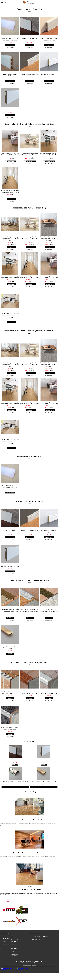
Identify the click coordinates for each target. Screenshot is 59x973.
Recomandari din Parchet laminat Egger (29, 208)
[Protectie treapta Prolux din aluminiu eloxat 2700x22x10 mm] (10, 715)
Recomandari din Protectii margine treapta (29, 662)
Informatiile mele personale (29, 965)
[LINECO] (9, 921)
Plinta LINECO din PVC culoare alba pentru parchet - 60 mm (10, 39)
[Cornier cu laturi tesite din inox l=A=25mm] (15, 773)
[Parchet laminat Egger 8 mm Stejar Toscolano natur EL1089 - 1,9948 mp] (10, 301)
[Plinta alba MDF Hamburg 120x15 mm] (29, 26)
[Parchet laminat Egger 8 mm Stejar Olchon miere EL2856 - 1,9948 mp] (49, 141)
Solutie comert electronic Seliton (51, 969)
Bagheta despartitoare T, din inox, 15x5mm (10, 647)
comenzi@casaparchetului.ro (41, 936)
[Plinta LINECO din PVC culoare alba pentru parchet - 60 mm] (10, 26)
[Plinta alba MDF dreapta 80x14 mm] (10, 97)
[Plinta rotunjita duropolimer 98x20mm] (10, 62)
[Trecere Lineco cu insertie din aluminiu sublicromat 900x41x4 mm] (49, 597)
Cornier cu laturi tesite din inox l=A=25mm (15, 781)
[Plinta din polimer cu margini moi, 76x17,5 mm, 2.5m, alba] (49, 26)
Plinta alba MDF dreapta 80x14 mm (10, 110)
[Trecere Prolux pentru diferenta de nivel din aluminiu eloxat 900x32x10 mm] (29, 597)
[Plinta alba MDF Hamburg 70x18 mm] (49, 62)
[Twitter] (35, 942)
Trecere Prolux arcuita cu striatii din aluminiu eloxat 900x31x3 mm (10, 610)
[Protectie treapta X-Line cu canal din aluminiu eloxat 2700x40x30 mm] (49, 679)
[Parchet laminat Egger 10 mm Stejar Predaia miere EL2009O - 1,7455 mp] (10, 178)
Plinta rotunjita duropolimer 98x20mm (10, 75)
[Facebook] (32, 942)
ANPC (12, 936)
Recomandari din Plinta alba (29, 9)
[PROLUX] (21, 909)
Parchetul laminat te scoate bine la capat (29, 889)
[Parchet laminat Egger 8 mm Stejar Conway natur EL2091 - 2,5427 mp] (10, 141)
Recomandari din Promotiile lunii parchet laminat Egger (29, 124)
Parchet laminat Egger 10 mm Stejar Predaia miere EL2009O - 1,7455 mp (10, 191)
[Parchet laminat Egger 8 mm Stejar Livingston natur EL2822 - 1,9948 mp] (10, 224)
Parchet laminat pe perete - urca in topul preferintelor (29, 852)
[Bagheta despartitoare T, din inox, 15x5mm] (10, 634)
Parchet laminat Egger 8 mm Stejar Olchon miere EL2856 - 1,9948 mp (48, 154)
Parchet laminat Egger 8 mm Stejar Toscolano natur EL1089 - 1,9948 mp (10, 314)
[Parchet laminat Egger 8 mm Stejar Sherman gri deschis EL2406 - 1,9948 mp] (49, 224)
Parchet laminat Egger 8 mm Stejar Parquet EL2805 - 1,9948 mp (29, 154)
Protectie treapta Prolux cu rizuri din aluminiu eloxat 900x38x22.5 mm (10, 692)
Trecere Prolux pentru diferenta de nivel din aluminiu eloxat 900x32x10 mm (29, 611)
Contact (4, 941)
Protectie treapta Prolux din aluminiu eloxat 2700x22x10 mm (10, 728)
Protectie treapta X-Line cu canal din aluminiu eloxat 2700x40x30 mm (49, 692)
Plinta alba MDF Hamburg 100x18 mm (29, 75)
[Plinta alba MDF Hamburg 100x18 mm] (29, 62)
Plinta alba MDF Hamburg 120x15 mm (29, 39)
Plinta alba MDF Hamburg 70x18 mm (49, 75)
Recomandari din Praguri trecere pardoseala (29, 580)
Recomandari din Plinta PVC (29, 456)
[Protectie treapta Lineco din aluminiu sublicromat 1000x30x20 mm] (29, 679)
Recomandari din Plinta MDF (29, 501)
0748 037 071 (39, 939)
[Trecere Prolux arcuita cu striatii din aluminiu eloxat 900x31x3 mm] (10, 597)
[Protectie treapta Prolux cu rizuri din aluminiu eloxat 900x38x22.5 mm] (10, 679)
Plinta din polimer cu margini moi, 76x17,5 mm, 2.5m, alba (48, 39)
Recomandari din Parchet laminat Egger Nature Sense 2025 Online (29, 332)
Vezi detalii (10, 617)
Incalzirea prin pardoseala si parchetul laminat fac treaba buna (29, 819)
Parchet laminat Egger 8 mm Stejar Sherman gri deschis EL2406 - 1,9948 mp (48, 238)
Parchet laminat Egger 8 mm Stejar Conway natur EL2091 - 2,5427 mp (10, 154)
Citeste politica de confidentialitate (29, 962)
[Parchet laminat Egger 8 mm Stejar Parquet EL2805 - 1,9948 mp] (29, 141)
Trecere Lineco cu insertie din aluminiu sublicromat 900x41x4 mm (49, 610)
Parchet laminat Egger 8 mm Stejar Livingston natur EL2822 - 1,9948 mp (10, 238)
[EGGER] (9, 909)
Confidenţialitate (6, 944)
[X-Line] (21, 921)
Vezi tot (29, 11)
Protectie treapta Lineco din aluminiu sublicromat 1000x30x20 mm (29, 692)
